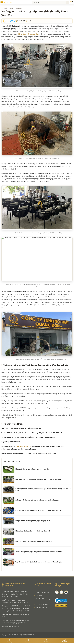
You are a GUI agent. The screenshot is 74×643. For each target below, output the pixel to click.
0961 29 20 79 (14, 614)
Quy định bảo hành (42, 604)
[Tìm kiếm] (67, 2)
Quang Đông (10, 21)
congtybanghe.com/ (23, 446)
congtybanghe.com (13, 626)
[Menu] (1, 3)
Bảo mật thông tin (41, 607)
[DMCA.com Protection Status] (63, 605)
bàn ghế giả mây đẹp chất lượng (29, 34)
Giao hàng (39, 595)
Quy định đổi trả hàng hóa (43, 600)
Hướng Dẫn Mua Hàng (43, 592)
